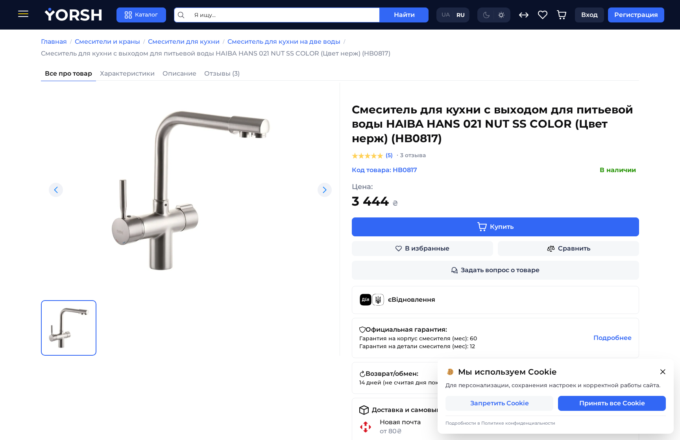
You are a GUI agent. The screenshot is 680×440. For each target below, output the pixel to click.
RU (460, 15)
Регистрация (636, 15)
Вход (589, 15)
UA (446, 14)
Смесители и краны (107, 41)
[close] (663, 372)
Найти (404, 15)
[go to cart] (561, 15)
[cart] (561, 15)
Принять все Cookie (612, 403)
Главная (54, 41)
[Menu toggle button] (23, 14)
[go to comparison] (523, 15)
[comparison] (523, 15)
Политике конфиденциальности (518, 423)
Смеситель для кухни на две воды (283, 41)
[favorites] (542, 15)
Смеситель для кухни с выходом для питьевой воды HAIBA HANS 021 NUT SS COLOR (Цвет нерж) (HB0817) (215, 53)
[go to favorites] (542, 15)
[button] (56, 190)
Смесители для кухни (184, 41)
